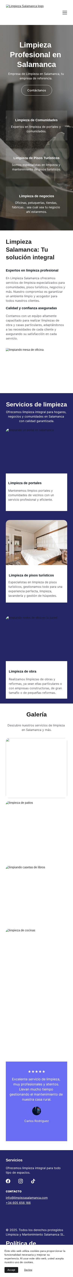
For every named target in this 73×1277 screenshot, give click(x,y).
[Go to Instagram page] (20, 1181)
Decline (28, 1270)
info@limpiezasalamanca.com (27, 1197)
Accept (11, 1270)
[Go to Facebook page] (8, 1181)
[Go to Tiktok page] (33, 1181)
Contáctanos (36, 90)
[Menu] (65, 12)
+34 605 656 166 (18, 1203)
